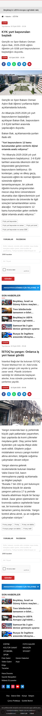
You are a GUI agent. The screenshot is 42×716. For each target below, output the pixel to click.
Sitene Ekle (15, 696)
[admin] (22, 686)
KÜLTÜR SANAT (10, 648)
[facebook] (4, 64)
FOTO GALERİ (29, 644)
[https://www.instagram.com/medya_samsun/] (13, 686)
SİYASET (26, 651)
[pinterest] (29, 64)
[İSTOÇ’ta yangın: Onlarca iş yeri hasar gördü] (21, 413)
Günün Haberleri (22, 658)
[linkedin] (24, 64)
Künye (24, 696)
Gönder (8, 279)
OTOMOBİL (8, 651)
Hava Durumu (7, 673)
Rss (8, 696)
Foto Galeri (6, 658)
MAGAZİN (27, 648)
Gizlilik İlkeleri (27, 701)
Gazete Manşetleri (9, 677)
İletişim (31, 696)
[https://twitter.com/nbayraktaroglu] (8, 686)
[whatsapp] (14, 64)
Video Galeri (7, 662)
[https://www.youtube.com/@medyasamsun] (17, 686)
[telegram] (19, 64)
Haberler (8, 16)
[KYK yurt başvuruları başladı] (21, 83)
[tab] (8, 239)
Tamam (31, 713)
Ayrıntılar (23, 713)
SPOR (6, 655)
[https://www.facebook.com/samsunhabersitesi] (3, 686)
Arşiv (18, 662)
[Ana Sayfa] (2, 17)
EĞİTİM (15, 16)
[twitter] (9, 64)
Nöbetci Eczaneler (9, 680)
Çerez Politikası (14, 701)
